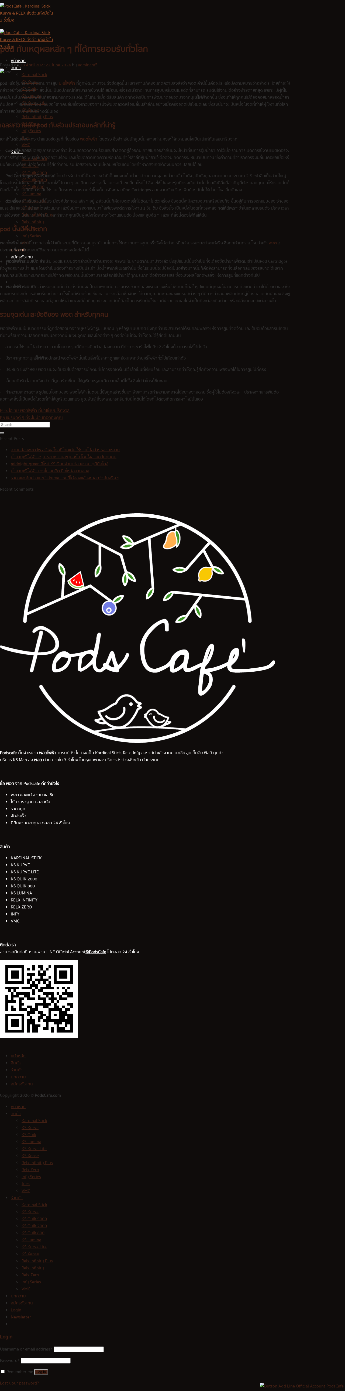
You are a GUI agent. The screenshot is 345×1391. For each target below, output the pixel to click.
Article (4, 33)
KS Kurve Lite (34, 1148)
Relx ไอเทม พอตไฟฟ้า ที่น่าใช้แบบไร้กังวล (35, 410)
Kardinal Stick (34, 74)
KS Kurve (30, 1127)
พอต (273, 243)
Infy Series (31, 130)
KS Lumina (31, 193)
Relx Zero (30, 1169)
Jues (26, 1183)
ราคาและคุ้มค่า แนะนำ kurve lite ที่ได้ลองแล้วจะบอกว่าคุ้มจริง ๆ (65, 477)
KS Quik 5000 (34, 1218)
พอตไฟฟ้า (89, 139)
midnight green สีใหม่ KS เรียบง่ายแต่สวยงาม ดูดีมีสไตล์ (59, 463)
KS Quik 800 (33, 1232)
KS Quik (29, 1134)
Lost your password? (19, 1383)
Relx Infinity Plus (37, 116)
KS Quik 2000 (34, 1225)
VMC (26, 144)
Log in (41, 1372)
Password (10, 1360)
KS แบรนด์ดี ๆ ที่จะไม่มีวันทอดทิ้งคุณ (31, 417)
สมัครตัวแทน (22, 257)
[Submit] (2, 433)
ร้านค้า (17, 1070)
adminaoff (87, 65)
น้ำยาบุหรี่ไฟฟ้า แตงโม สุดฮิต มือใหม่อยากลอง (50, 470)
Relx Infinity (33, 221)
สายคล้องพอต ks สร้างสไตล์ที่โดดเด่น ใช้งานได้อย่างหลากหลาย (65, 449)
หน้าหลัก (18, 60)
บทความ (18, 1077)
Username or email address (26, 1349)
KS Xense (30, 1155)
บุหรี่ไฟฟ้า (67, 83)
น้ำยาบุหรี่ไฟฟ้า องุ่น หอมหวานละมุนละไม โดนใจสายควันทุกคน (63, 456)
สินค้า (16, 1063)
